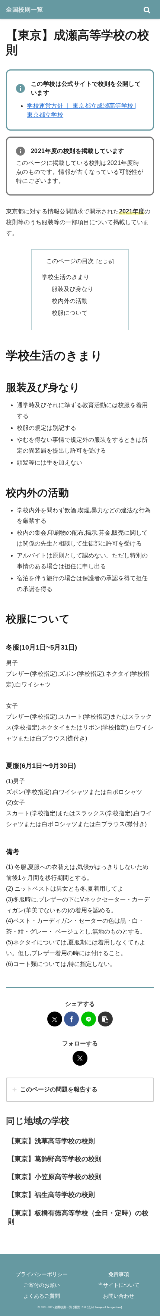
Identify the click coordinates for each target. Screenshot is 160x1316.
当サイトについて (119, 1285)
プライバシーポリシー (42, 1274)
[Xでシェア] (54, 1019)
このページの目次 (70, 261)
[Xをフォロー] (80, 1058)
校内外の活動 (69, 301)
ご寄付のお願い (41, 1285)
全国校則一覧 (24, 9)
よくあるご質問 (41, 1296)
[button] (105, 1019)
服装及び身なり (72, 289)
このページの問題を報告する (58, 1089)
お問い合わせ (118, 1296)
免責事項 (118, 1274)
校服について (69, 313)
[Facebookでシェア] (71, 1019)
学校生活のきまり (65, 277)
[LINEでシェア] (88, 1019)
